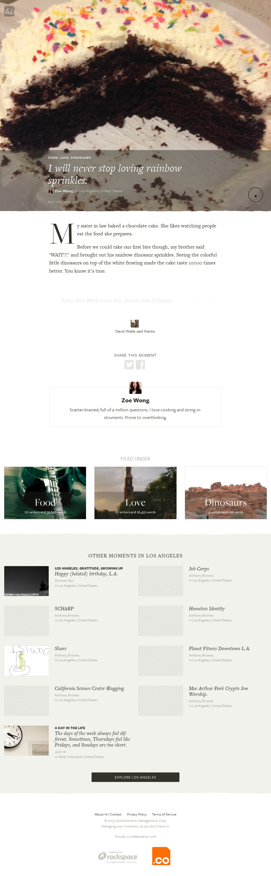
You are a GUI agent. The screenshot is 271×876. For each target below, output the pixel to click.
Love (64, 157)
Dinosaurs (81, 157)
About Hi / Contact (108, 814)
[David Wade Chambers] (135, 324)
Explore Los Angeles (135, 777)
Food (53, 157)
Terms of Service (164, 814)
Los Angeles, (100, 191)
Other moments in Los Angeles (135, 555)
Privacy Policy (137, 814)
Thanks (196, 301)
